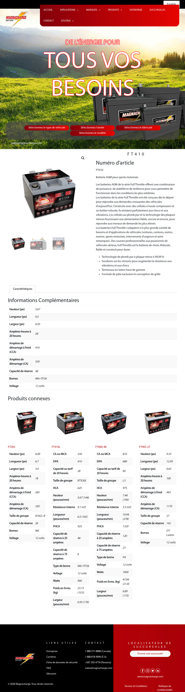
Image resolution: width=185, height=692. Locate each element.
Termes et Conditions (135, 686)
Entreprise (136, 10)
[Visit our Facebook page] (142, 670)
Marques (91, 10)
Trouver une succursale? (150, 653)
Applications (67, 10)
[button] (83, 158)
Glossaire (51, 673)
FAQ (48, 668)
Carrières (51, 657)
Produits (113, 10)
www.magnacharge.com (150, 676)
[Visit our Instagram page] (147, 670)
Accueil (48, 10)
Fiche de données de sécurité (62, 662)
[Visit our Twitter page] (152, 670)
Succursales (157, 10)
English (171, 4)
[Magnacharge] (17, 20)
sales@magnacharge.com (26, 143)
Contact (49, 21)
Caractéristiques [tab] (22, 289)
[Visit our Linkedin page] (158, 670)
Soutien (65, 21)
